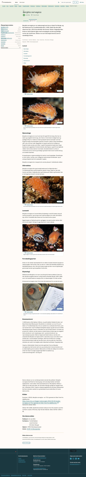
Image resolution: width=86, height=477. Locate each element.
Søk (76, 2)
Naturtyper (22, 2)
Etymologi (26, 58)
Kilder (25, 63)
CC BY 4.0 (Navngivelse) (33, 429)
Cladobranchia (51, 5)
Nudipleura (38, 5)
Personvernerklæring (5, 475)
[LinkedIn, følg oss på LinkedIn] (76, 458)
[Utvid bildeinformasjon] (24, 94)
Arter (16, 2)
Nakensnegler (44, 5)
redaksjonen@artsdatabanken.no (39, 457)
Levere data (29, 475)
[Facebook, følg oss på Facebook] (71, 458)
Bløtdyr (16, 5)
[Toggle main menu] (82, 2)
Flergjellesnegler (26, 5)
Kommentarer (27, 60)
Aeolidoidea (57, 5)
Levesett (25, 53)
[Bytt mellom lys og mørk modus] (59, 2)
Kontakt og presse (21, 461)
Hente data (24, 475)
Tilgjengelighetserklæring (16, 475)
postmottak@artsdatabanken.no (39, 468)
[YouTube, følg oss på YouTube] (78, 458)
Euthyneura (32, 5)
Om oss (19, 458)
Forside (3, 5)
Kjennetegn (26, 48)
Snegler (19, 5)
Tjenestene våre (21, 459)
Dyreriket (11, 5)
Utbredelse (26, 51)
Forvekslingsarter (28, 56)
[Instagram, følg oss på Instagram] (73, 458)
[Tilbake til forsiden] (6, 2)
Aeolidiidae (62, 5)
